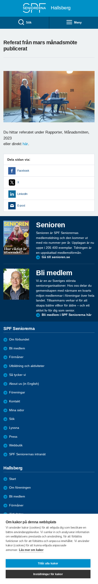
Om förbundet (19, 339)
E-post (21, 205)
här (25, 144)
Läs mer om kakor (31, 550)
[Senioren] (16, 238)
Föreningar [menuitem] (17, 392)
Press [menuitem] (13, 436)
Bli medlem (17, 348)
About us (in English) (24, 383)
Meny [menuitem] (77, 22)
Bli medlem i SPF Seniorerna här (66, 315)
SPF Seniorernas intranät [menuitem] (27, 454)
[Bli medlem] (16, 284)
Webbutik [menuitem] (16, 445)
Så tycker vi (17, 375)
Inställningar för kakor (48, 574)
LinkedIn (22, 194)
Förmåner (16, 357)
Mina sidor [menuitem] (16, 410)
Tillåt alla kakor (48, 563)
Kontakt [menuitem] (14, 401)
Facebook (23, 170)
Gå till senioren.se (56, 257)
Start (12, 479)
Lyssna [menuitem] (14, 427)
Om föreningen (20, 487)
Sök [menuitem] (28, 22)
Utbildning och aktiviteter (26, 366)
